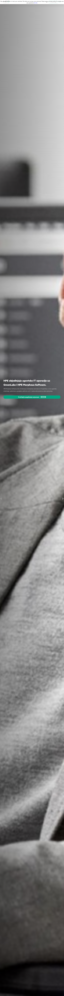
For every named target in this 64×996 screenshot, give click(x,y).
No (36, 3)
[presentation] (1, 499)
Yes (35, 3)
